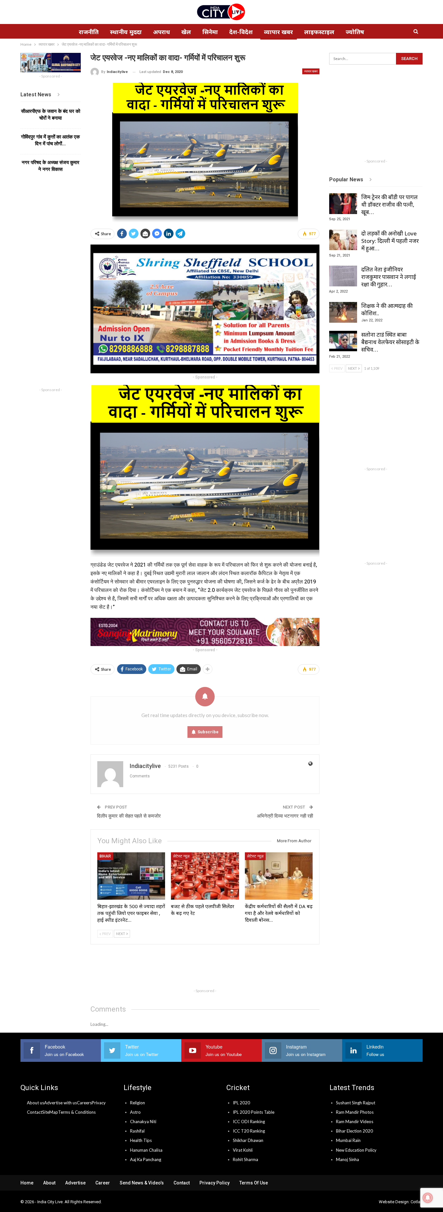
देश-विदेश (241, 32)
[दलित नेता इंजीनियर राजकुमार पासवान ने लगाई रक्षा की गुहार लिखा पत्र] (343, 276)
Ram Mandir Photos (355, 1112)
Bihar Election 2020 (354, 1131)
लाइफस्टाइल (319, 32)
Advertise (75, 1182)
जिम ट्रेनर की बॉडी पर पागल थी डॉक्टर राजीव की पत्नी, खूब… (389, 204)
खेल (186, 32)
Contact (34, 1112)
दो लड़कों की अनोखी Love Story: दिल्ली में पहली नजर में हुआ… (390, 241)
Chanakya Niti (143, 1121)
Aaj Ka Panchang (145, 1159)
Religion (137, 1102)
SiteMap (50, 1112)
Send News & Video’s (142, 1182)
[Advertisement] (208, 970)
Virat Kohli (243, 1150)
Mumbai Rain (348, 1140)
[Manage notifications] (428, 1198)
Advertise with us (60, 1102)
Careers (84, 1102)
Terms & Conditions (77, 1112)
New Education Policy (356, 1150)
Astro (135, 1112)
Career (102, 1182)
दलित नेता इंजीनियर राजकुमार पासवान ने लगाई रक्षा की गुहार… (388, 277)
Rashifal (137, 1131)
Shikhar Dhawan (248, 1140)
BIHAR (105, 856)
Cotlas (417, 1201)
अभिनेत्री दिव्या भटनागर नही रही (285, 816)
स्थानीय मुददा (126, 32)
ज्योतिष (355, 32)
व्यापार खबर (278, 32)
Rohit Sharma (245, 1159)
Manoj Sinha (347, 1159)
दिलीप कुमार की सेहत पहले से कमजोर (129, 816)
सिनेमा (210, 32)
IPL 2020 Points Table (253, 1112)
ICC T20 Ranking (249, 1131)
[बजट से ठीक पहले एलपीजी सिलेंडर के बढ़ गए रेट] (205, 876)
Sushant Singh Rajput (355, 1102)
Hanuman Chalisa (146, 1150)
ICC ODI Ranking (249, 1121)
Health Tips (141, 1140)
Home (26, 1182)
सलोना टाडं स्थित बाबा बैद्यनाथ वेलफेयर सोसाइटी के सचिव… (390, 342)
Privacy (99, 1102)
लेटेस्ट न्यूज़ (181, 856)
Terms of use (253, 1182)
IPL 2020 (241, 1102)
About (49, 1182)
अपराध (161, 32)
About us (35, 1102)
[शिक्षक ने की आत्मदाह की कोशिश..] (343, 312)
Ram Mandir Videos (354, 1121)
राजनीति (89, 32)
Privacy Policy (214, 1182)
